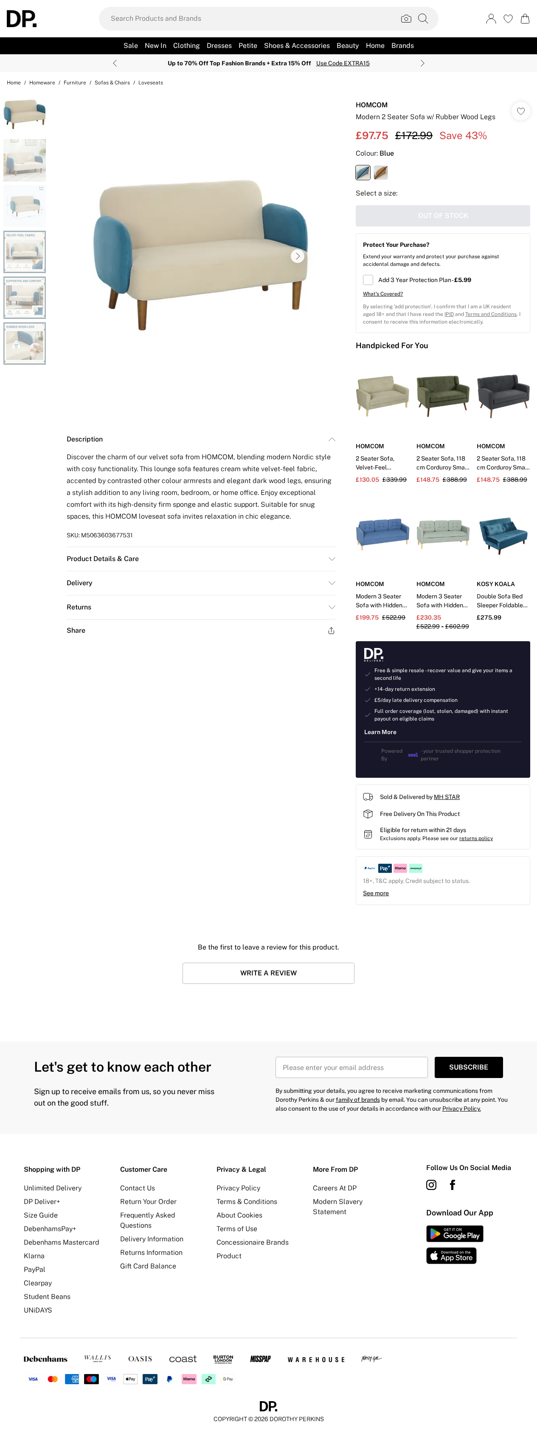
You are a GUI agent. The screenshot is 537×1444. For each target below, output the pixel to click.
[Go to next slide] (297, 256)
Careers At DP (335, 1188)
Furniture (75, 83)
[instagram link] (431, 1185)
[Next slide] (422, 63)
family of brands (358, 1099)
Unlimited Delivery (53, 1188)
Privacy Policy (238, 1188)
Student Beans (47, 1297)
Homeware (42, 83)
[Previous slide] (115, 63)
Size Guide (41, 1215)
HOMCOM (372, 105)
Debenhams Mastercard (61, 1242)
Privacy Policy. (461, 1108)
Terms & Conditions (246, 1202)
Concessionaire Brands (252, 1242)
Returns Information (151, 1252)
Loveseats (150, 83)
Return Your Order (148, 1202)
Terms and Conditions (491, 314)
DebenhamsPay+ (50, 1229)
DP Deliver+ (42, 1202)
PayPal (34, 1269)
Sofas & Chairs (112, 83)
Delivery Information (151, 1239)
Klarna (34, 1256)
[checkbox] (443, 280)
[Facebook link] (452, 1185)
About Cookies (239, 1215)
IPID (449, 314)
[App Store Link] (455, 1244)
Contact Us (137, 1188)
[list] (200, 256)
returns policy (476, 838)
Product (229, 1256)
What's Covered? (383, 294)
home (14, 83)
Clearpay (38, 1283)
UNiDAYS (38, 1310)
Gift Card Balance (148, 1266)
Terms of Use (236, 1229)
